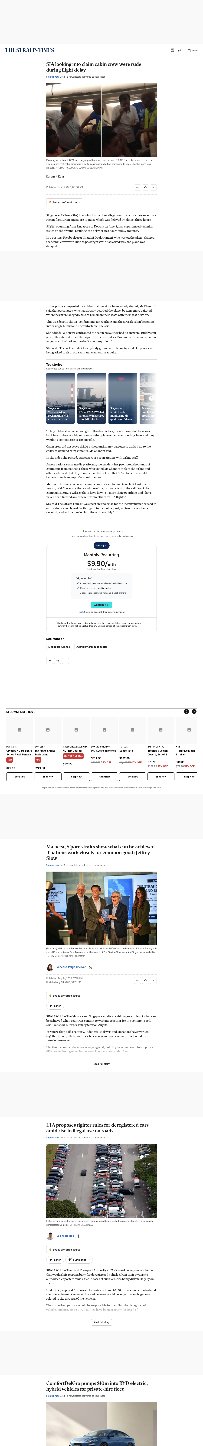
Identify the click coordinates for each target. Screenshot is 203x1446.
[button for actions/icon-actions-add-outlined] (91, 967)
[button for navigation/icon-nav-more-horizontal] (153, 187)
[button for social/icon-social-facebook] (145, 187)
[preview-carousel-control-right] (151, 398)
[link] (29, 50)
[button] (176, 50)
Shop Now (20, 776)
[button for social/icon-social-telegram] (137, 187)
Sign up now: (52, 76)
